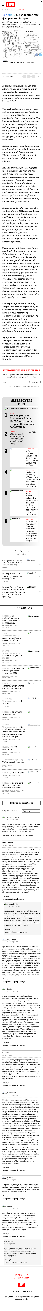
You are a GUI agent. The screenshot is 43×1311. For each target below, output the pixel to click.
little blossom (7, 843)
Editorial (21, 9)
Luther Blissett (13, 817)
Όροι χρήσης (8, 1296)
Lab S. (9, 989)
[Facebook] (36, 54)
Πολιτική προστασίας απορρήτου (27, 1296)
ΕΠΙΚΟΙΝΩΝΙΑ (21, 1278)
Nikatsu (10, 1178)
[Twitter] (40, 54)
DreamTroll (11, 1093)
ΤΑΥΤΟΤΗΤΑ (21, 1275)
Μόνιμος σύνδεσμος (17, 835)
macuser (10, 1206)
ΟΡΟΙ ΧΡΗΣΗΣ (8, 386)
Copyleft (5, 1053)
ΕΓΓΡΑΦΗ (35, 382)
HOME (4, 9)
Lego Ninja (13, 904)
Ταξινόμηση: (17, 811)
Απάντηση (29, 835)
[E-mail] (33, 76)
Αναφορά (6, 835)
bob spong (8, 1242)
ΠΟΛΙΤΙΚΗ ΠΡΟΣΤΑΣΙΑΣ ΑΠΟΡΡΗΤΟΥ (27, 386)
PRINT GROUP (12, 9)
